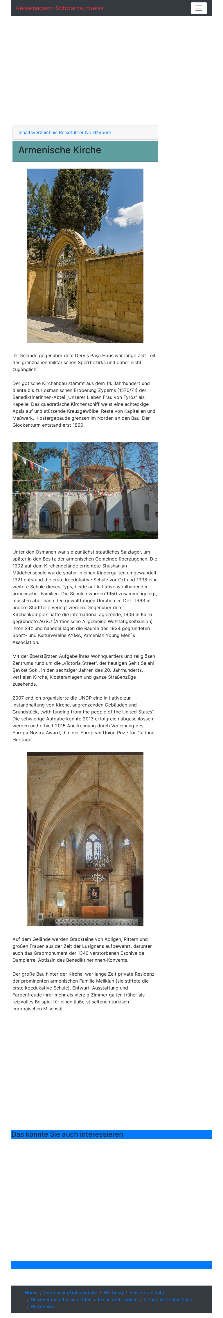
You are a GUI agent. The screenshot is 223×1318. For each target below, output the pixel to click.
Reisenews (42, 1306)
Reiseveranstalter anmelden (61, 1299)
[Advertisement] (111, 70)
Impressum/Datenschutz (70, 1292)
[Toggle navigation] (199, 8)
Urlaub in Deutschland (168, 1299)
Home (31, 1292)
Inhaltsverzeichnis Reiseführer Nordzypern (65, 132)
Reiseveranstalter (148, 1292)
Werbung (113, 1292)
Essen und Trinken (118, 1299)
